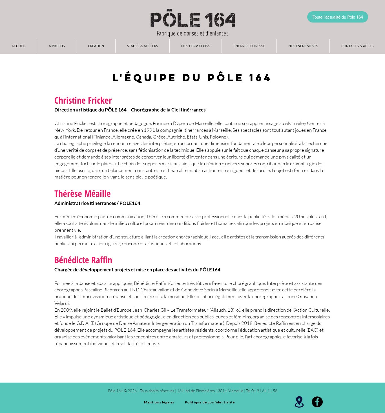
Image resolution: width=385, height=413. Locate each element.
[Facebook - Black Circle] (317, 401)
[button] (56, 46)
